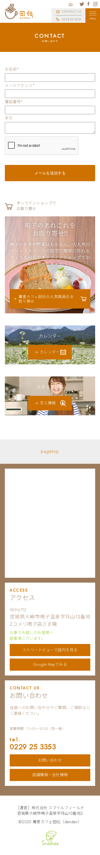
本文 (9, 118)
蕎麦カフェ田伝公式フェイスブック (88, 4)
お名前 (12, 69)
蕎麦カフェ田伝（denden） (57, 822)
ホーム (70, 4)
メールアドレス (20, 85)
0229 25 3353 (33, 744)
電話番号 (14, 102)
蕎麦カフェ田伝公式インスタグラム (95, 4)
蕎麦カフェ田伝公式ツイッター (82, 4)
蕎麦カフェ (19, 11)
